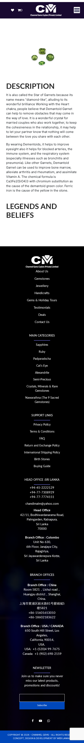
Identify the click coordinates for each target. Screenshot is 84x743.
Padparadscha (42, 358)
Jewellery (42, 286)
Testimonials (42, 307)
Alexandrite (42, 372)
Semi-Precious (42, 379)
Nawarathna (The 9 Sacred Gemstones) (42, 400)
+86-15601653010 (42, 612)
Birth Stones (42, 459)
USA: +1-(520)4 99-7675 (42, 649)
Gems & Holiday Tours (42, 300)
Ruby (42, 351)
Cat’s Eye (42, 365)
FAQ (42, 438)
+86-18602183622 (42, 617)
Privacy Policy (42, 424)
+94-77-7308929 (42, 492)
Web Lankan (64, 738)
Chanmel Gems (41, 735)
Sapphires (42, 345)
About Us (42, 271)
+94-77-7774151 (42, 497)
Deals (42, 314)
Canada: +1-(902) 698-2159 (42, 653)
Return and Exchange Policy (42, 445)
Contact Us (42, 322)
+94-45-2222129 (42, 487)
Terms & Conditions (42, 431)
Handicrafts (42, 293)
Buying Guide (42, 466)
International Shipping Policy (42, 452)
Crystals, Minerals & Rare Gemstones (42, 388)
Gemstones (42, 278)
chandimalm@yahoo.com (42, 503)
